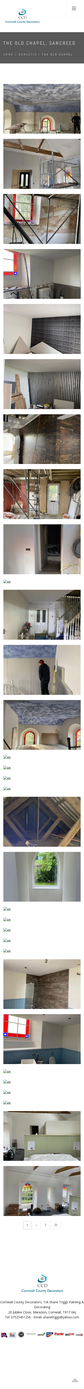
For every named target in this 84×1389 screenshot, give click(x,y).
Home (8, 54)
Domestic (28, 54)
